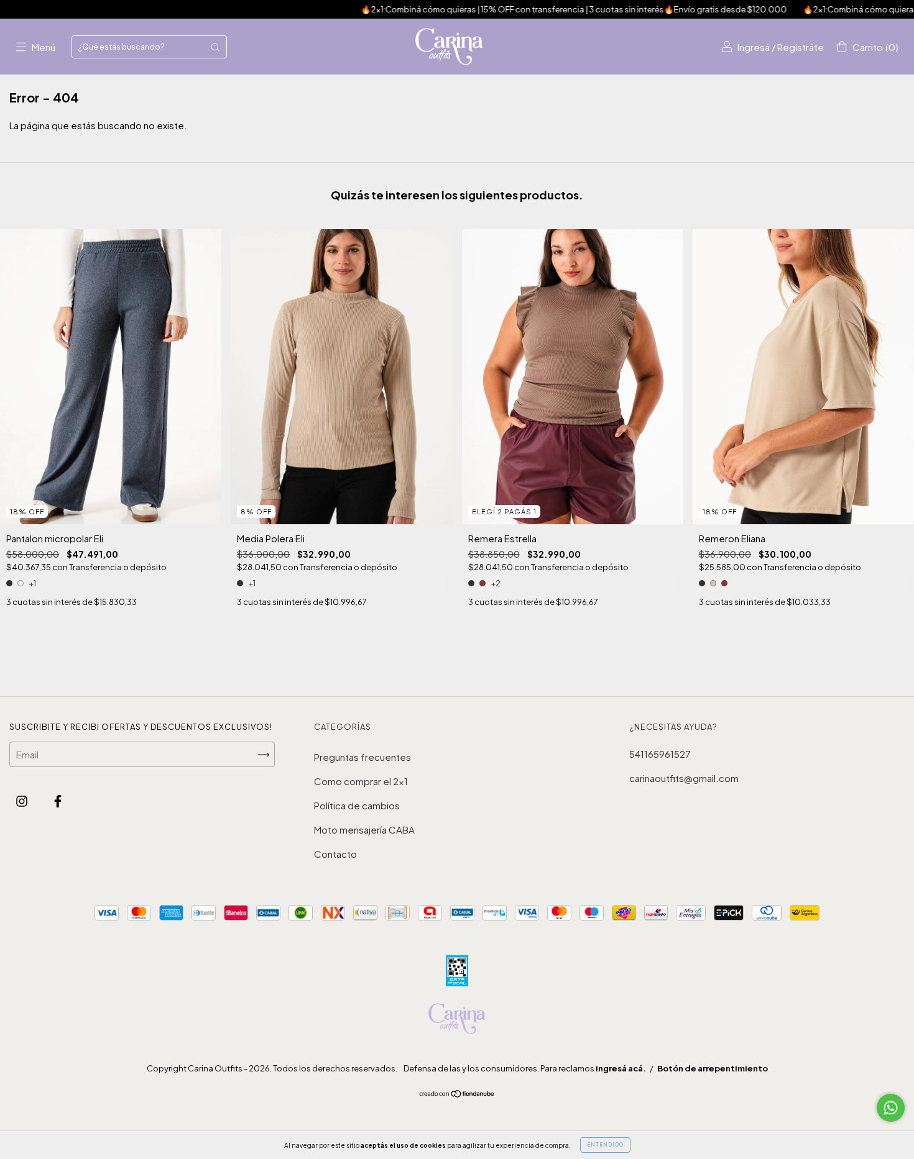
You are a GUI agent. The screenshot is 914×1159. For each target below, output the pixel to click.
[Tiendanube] (457, 1094)
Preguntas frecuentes (362, 757)
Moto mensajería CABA (364, 829)
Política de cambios (357, 805)
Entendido (605, 1145)
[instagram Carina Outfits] (22, 800)
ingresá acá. (621, 1068)
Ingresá (753, 47)
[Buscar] (215, 47)
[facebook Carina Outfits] (57, 800)
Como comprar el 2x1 (361, 781)
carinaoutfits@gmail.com (684, 778)
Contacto (335, 854)
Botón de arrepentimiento (712, 1068)
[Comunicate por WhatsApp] (891, 1108)
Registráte (800, 47)
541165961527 (660, 754)
